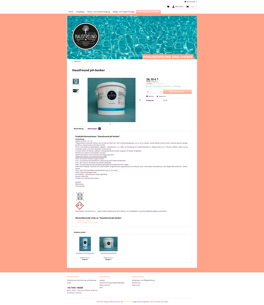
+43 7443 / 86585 (75, 287)
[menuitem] (168, 7)
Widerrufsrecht (105, 285)
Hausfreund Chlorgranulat (85, 253)
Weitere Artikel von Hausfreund (88, 223)
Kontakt (102, 280)
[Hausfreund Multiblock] (108, 244)
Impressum (136, 285)
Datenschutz (136, 283)
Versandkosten (127, 302)
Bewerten (162, 96)
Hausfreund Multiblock (108, 253)
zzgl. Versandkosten (158, 84)
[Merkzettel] (168, 7)
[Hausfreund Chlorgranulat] (85, 244)
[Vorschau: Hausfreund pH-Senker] (75, 81)
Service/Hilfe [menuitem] (191, 2)
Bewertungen (94, 129)
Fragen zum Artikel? (84, 221)
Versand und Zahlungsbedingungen (112, 283)
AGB (101, 288)
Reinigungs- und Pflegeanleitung (143, 280)
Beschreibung (78, 129)
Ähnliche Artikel (79, 232)
